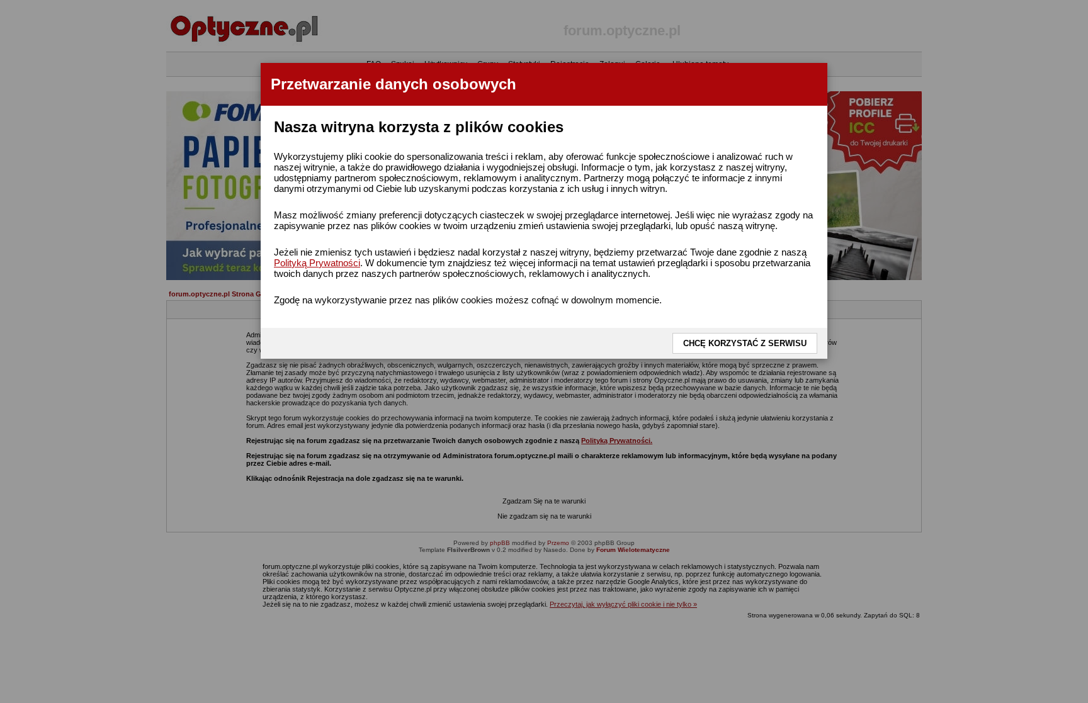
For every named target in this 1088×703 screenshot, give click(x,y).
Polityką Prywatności (317, 262)
